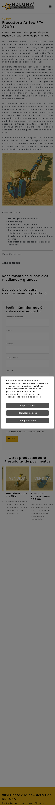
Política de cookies (31, 397)
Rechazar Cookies (28, 412)
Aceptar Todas (27, 405)
